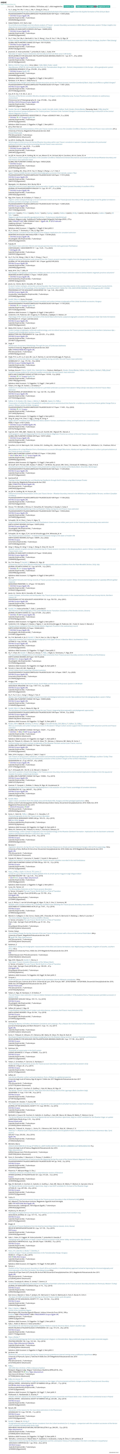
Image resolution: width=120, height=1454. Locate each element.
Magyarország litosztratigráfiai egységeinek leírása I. (37, 217)
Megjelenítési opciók (104, 6)
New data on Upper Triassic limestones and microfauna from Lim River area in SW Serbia (39, 54)
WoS (15, 16)
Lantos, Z (38, 872)
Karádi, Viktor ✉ (14, 299)
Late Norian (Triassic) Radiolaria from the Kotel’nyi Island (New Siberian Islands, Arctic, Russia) (41, 1226)
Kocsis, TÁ (30, 872)
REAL (17, 455)
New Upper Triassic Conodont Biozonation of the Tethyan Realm (31, 962)
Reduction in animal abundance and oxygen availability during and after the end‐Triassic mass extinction (45, 359)
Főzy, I (10, 1308)
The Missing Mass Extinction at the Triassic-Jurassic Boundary (30, 889)
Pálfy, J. (58, 401)
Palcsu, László (41, 109)
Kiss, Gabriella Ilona (39, 370)
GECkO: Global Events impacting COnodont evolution (27, 670)
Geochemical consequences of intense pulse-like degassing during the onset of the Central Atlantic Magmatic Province (50, 1159)
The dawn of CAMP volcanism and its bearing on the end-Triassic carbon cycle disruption (39, 1297)
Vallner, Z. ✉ (12, 401)
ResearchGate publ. (15, 133)
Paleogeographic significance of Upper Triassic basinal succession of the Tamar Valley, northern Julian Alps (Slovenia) (49, 1239)
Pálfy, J (45, 653)
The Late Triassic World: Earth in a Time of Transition (42, 891)
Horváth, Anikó (53, 109)
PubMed (24, 363)
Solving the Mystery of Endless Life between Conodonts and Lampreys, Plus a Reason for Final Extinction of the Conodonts (51, 1024)
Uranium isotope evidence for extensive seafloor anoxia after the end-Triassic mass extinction (41, 372)
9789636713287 (18, 221)
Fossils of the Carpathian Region (19, 1310)
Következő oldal (68, 6)
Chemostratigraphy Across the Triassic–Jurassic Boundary (28, 816)
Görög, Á (26, 1421)
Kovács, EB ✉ (13, 724)
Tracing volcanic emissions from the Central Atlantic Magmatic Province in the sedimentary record (43, 626)
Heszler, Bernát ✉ (14, 109)
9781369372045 (18, 1203)
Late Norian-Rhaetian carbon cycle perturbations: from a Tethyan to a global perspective (39, 1077)
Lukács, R (102, 213)
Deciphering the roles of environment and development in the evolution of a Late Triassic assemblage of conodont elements (52, 787)
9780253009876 (40, 1314)
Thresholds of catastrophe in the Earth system (24, 1050)
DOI (11, 16)
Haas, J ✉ (11, 1251)
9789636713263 (33, 221)
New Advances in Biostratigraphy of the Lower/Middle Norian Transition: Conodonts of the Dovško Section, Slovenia (49, 611)
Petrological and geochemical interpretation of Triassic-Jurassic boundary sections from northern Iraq (44, 1213)
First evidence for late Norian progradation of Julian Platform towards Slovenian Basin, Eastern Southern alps (46, 1326)
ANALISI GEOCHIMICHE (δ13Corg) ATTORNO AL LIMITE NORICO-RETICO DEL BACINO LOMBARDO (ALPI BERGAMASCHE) (49, 1146)
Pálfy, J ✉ (11, 1379)
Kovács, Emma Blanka (77, 109)
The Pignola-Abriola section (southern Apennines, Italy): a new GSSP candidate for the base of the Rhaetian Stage (48, 1186)
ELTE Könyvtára (18, 807)
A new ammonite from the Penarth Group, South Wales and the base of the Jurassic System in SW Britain (45, 684)
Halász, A (63, 213)
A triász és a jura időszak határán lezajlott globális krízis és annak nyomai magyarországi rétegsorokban (44, 874)
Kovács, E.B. (22, 401)
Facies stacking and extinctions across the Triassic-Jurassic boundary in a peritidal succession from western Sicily (48, 1064)
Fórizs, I (36, 724)
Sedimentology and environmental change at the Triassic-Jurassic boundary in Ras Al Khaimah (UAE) (43, 1199)
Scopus (19, 16)
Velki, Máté (43, 65)
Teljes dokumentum (31, 878)
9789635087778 (18, 1372)
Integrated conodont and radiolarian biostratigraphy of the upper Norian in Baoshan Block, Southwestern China (48, 639)
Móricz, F (65, 724)
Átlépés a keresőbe (81, 6)
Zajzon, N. (51, 401)
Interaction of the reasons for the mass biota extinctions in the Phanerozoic (35, 1410)
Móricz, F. (37, 401)
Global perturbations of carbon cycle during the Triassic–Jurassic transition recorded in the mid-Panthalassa (46, 860)
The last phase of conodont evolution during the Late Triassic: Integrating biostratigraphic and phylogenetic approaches (50, 710)
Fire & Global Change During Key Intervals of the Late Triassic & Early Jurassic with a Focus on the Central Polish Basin (49, 933)
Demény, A (29, 724)
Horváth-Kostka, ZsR (53, 724)
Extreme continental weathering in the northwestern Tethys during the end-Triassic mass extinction (43, 509)
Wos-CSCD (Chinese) (18, 102)
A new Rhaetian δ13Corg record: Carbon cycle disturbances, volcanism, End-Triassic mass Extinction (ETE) (45, 1010)
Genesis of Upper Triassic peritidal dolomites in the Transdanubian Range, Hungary (37, 1253)
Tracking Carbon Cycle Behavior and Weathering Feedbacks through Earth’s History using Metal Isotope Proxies (47, 480)
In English (91, 6)
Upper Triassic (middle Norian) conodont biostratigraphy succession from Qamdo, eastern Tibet (42, 173)
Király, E (75, 213)
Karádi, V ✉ (12, 609)
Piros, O (26, 213)
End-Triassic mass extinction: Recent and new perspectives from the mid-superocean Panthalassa (42, 246)
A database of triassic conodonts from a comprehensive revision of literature (35, 1173)
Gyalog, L (50, 213)
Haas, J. (30, 401)
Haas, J (10, 872)
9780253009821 (24, 1314)
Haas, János (24, 65)
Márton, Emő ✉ (13, 65)
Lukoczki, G (20, 1251)
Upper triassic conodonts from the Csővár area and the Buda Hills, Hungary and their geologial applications (46, 801)
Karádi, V (25, 562)
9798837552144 (18, 484)
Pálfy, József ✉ (103, 109)
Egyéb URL (26, 16)
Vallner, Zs (72, 724)
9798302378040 (18, 350)
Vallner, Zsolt (63, 109)
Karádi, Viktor (13, 799)
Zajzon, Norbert (95, 370)
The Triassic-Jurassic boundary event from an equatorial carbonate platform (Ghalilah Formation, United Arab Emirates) (50, 1104)
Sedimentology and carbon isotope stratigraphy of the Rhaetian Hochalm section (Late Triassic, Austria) (45, 743)
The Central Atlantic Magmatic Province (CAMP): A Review (28, 918)
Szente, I (17, 1308)
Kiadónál (11, 1314)
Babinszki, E (12, 213)
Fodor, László (52, 65)
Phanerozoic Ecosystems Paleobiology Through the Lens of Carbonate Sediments (37, 346)
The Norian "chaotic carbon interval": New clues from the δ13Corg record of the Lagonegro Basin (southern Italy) (48, 1090)
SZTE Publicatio (56, 221)
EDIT (20, 117)
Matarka (31, 1343)
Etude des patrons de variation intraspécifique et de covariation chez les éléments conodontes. (42, 979)
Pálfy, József (106, 370)
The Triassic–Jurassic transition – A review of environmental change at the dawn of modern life (41, 536)
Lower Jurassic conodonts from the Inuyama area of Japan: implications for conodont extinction (42, 233)
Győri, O (23, 872)
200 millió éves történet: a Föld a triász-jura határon (26, 1368)
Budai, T (38, 213)
